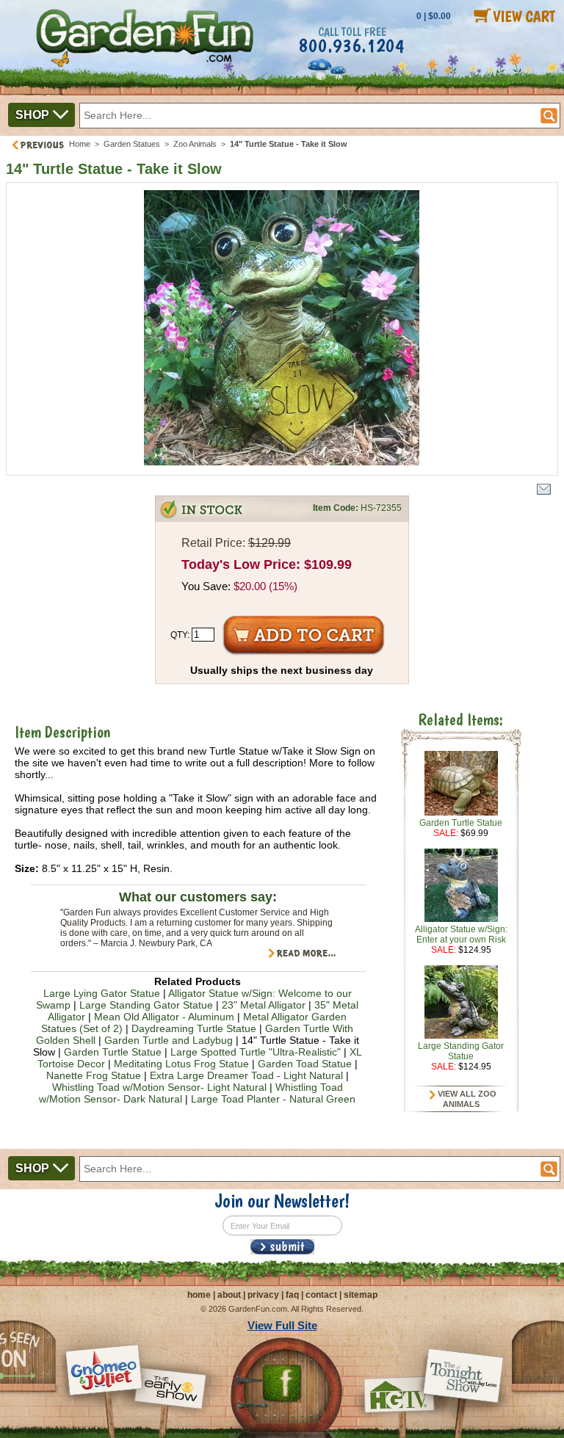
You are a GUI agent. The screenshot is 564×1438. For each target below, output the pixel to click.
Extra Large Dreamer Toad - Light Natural (246, 1075)
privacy (263, 1295)
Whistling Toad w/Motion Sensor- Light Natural (159, 1087)
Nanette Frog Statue (93, 1075)
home (199, 1295)
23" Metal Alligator (264, 1005)
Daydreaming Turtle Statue (193, 1028)
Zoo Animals (195, 143)
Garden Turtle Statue (113, 1052)
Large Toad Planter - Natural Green (273, 1099)
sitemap (360, 1295)
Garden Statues (132, 143)
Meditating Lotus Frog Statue (181, 1064)
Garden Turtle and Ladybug (168, 1040)
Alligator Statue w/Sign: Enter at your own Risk (461, 934)
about (229, 1295)
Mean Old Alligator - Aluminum (164, 1017)
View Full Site (282, 1325)
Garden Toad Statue (305, 1064)
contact (321, 1295)
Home (79, 143)
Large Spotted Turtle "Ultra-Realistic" (255, 1052)
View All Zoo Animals (465, 1098)
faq (292, 1295)
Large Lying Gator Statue (101, 993)
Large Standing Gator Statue (146, 1005)
